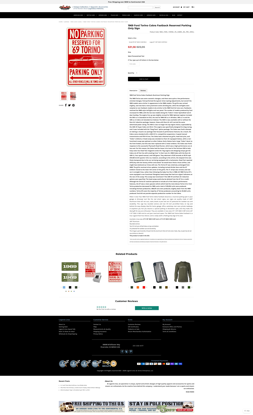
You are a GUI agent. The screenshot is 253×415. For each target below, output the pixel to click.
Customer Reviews (134, 324)
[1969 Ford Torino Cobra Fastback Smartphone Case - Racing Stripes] (137, 283)
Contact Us (97, 324)
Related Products (126, 254)
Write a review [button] (147, 308)
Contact (179, 15)
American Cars (78, 15)
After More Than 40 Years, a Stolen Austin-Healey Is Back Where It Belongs (80, 387)
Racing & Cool (163, 15)
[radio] (137, 42)
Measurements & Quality (102, 329)
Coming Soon (63, 327)
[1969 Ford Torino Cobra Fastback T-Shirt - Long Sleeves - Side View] (183, 283)
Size (129, 52)
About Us (62, 324)
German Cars (103, 15)
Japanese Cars (151, 15)
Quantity (131, 73)
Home (61, 22)
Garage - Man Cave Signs (73, 22)
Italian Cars (114, 15)
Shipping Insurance (100, 331)
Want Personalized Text (136, 56)
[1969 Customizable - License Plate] (70, 283)
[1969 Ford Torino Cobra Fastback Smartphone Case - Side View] (160, 283)
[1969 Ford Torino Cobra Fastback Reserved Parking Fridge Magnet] (92, 283)
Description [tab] (133, 90)
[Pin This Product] (73, 105)
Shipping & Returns (169, 329)
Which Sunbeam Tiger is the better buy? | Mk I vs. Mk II (75, 390)
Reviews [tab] (143, 90)
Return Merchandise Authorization (139, 331)
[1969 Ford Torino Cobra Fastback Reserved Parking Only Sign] (115, 283)
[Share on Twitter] (69, 105)
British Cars (91, 15)
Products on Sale (133, 329)
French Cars (126, 15)
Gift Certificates (133, 327)
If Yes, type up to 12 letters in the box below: (143, 60)
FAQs (95, 327)
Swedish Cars (138, 15)
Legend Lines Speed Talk (67, 329)
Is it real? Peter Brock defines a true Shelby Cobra (73, 385)
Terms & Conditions (169, 331)
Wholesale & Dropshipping (68, 334)
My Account (167, 324)
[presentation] (79, 287)
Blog (173, 15)
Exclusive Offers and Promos (172, 327)
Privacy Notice (98, 334)
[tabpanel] (161, 168)
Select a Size (132, 38)
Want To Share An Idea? (67, 331)
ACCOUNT (176, 7)
